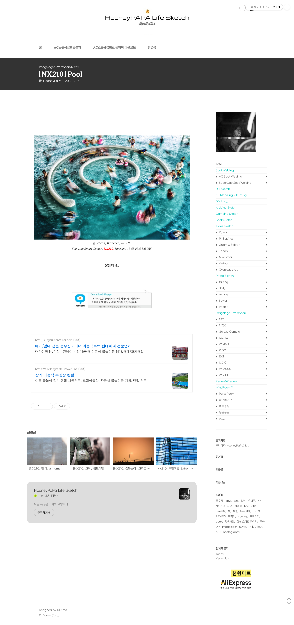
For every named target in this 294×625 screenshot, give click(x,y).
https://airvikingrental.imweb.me (56, 369)
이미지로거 (256, 526)
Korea (222, 232)
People (223, 306)
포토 (236, 500)
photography (231, 532)
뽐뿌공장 (223, 406)
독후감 (219, 500)
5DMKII (243, 526)
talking (223, 282)
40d (229, 506)
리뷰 (243, 500)
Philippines (225, 238)
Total (219, 164)
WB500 (223, 375)
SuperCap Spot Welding (234, 182)
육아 (262, 521)
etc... (221, 418)
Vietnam (224, 263)
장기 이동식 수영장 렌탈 (54, 375)
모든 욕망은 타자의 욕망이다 (51, 504)
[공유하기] (43, 406)
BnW (228, 500)
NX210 (223, 337)
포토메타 (254, 516)
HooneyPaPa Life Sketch (55, 491)
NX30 (222, 325)
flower (222, 300)
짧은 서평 (245, 511)
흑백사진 (229, 521)
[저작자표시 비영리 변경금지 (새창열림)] (75, 406)
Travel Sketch (224, 226)
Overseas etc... (228, 269)
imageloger (229, 526)
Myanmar (225, 257)
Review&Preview (226, 381)
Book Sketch (224, 220)
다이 (246, 506)
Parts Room (226, 393)
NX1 (221, 319)
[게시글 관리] (48, 406)
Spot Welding (225, 170)
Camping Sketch (227, 213)
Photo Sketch (225, 275)
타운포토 (220, 511)
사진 (218, 532)
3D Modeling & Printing (231, 195)
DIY (218, 526)
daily (221, 288)
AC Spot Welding (230, 176)
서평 (253, 506)
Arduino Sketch (226, 207)
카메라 (238, 506)
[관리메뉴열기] (287, 7)
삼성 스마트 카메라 (247, 521)
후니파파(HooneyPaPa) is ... (233, 445)
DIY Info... (222, 201)
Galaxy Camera (229, 331)
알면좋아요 (225, 399)
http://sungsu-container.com (53, 340)
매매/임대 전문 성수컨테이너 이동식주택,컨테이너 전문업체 (83, 346)
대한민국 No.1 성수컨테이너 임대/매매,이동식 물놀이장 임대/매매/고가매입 (89, 351)
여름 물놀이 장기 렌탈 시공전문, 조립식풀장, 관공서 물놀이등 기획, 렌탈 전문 (91, 380)
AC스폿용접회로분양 (67, 47)
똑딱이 (231, 516)
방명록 (152, 47)
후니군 (251, 500)
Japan (223, 251)
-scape (223, 294)
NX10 (222, 362)
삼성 (235, 511)
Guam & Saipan (229, 244)
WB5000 (224, 368)
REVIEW (221, 516)
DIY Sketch (223, 189)
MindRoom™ (224, 387)
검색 (243, 8)
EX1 (221, 356)
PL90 (222, 350)
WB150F (224, 344)
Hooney (242, 516)
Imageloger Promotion (231, 313)
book (219, 521)
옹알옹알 (223, 412)
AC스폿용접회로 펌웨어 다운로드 (114, 47)
